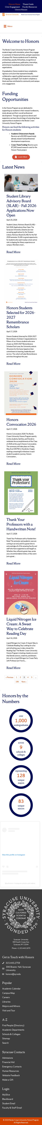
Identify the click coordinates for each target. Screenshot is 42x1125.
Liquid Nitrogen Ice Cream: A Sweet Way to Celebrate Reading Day (21, 626)
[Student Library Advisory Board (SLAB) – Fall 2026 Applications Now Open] (21, 182)
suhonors (9, 883)
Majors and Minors (11, 1006)
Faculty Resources (29, 7)
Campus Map (8, 993)
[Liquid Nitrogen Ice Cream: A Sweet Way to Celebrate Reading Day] (21, 592)
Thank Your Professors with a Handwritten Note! (21, 524)
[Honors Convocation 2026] (21, 393)
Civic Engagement (12, 7)
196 (17, 682)
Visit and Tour (8, 1010)
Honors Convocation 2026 (21, 422)
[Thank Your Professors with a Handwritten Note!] (21, 493)
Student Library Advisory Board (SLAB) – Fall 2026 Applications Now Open (21, 206)
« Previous (9, 677)
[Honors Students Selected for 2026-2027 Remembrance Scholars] (21, 281)
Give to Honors (21, 9)
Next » (24, 682)
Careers (6, 997)
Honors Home (14, 4)
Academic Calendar (11, 988)
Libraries (6, 1001)
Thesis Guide (28, 4)
